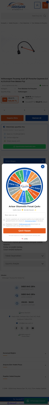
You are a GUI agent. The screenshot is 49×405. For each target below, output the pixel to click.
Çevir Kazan (25, 231)
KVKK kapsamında (24, 224)
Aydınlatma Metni (30, 221)
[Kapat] (42, 166)
